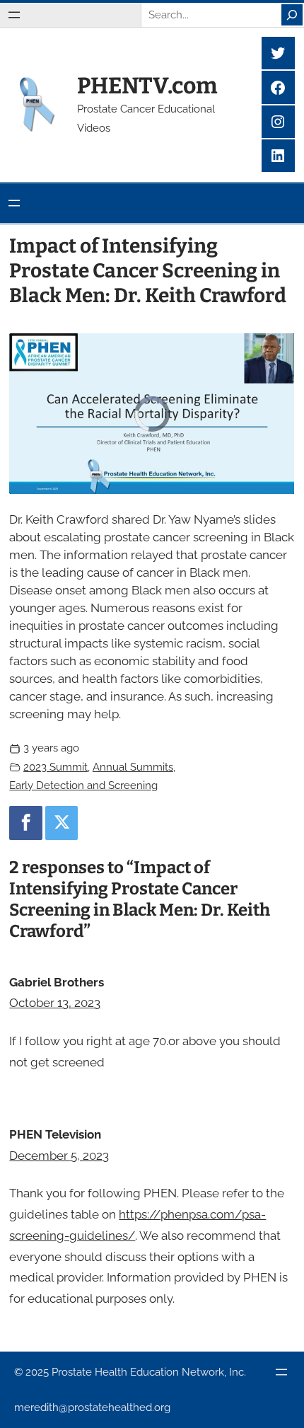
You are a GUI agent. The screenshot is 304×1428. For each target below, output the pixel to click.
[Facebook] (25, 823)
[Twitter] (61, 823)
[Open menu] (14, 15)
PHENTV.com (147, 85)
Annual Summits (133, 767)
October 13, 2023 (54, 1003)
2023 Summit (55, 767)
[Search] (292, 14)
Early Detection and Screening (83, 785)
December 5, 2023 (59, 1155)
